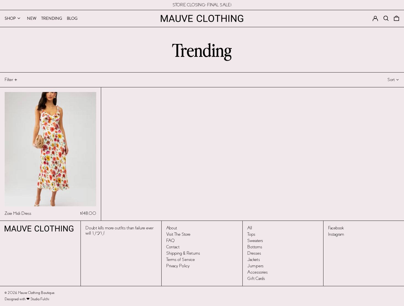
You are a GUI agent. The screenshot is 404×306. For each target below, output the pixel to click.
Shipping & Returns (183, 253)
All (249, 228)
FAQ (170, 240)
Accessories (257, 272)
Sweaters (255, 240)
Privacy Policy (178, 265)
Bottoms (254, 246)
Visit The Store (178, 234)
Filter (9, 79)
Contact (172, 246)
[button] (396, 18)
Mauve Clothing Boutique (36, 293)
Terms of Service (180, 259)
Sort (391, 79)
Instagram (336, 234)
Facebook (336, 228)
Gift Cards (256, 278)
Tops (251, 234)
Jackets (253, 259)
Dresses (254, 253)
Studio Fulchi (40, 299)
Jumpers (255, 265)
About (171, 228)
